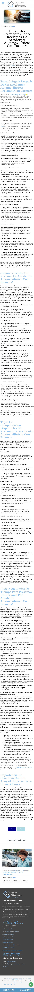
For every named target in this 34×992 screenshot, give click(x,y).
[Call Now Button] (31, 984)
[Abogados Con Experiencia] (16, 4)
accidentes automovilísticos (17, 94)
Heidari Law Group (17, 982)
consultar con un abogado (24, 767)
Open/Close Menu (3, 3)
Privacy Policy (27, 978)
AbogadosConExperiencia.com (14, 978)
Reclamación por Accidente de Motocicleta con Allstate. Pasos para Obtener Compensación (16, 872)
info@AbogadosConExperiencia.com (15, 964)
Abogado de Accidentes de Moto (10, 931)
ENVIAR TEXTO (26, 990)
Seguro (12, 26)
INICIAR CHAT (8, 990)
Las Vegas (5, 966)
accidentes (12, 65)
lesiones (3, 126)
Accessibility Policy (17, 979)
